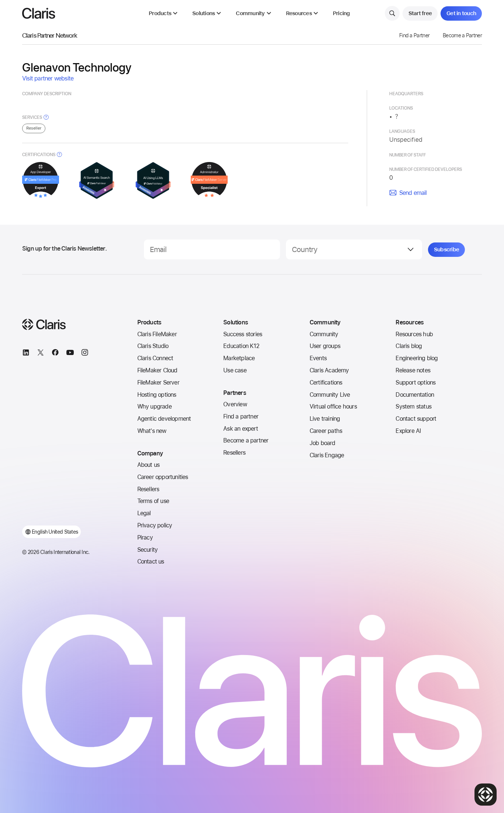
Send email (413, 192)
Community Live (330, 394)
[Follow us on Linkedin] (26, 353)
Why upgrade (154, 406)
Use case (234, 370)
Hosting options (156, 394)
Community (324, 334)
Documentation (415, 394)
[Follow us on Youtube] (70, 353)
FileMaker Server (158, 382)
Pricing (341, 13)
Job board (322, 443)
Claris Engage (327, 455)
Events (318, 358)
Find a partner (240, 416)
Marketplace (239, 358)
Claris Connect (155, 358)
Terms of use (153, 500)
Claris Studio (153, 345)
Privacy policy (154, 525)
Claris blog (409, 345)
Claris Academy (329, 370)
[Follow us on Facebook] (55, 353)
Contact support (416, 418)
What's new (151, 430)
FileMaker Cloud (157, 370)
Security (147, 549)
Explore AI (408, 430)
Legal (144, 513)
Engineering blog (417, 358)
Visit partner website (47, 78)
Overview (235, 404)
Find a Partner (414, 35)
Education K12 (241, 345)
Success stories (242, 334)
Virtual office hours (333, 406)
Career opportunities (162, 476)
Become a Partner (462, 35)
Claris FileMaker (157, 334)
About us (148, 464)
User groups (325, 345)
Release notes (413, 370)
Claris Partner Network (49, 35)
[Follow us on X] (40, 353)
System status (413, 406)
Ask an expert (240, 428)
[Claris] (38, 13)
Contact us (150, 561)
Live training (325, 418)
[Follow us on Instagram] (85, 353)
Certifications (326, 382)
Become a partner (245, 440)
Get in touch (461, 13)
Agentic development (164, 418)
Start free (420, 13)
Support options (415, 382)
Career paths (326, 430)
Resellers (148, 489)
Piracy (145, 537)
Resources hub (414, 334)
